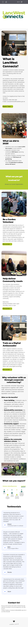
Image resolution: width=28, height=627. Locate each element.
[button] (14, 70)
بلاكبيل (16, 624)
